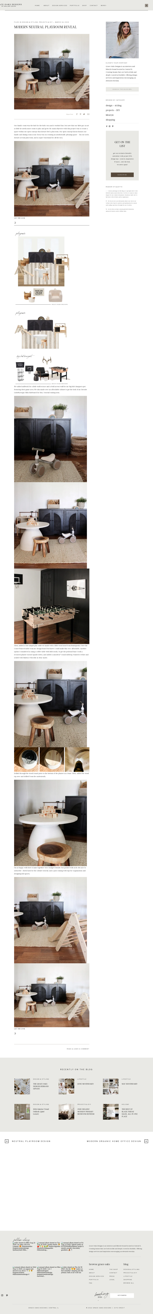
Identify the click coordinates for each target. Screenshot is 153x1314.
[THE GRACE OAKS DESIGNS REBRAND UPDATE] (22, 1086)
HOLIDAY (125, 1104)
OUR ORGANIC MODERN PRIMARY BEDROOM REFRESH (86, 1111)
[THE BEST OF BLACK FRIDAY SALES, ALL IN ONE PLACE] (111, 1112)
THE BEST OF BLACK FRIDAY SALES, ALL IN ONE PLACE (130, 1113)
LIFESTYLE (82, 1079)
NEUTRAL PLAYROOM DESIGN (31, 1141)
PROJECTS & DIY (46, 22)
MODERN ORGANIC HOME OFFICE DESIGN (114, 1141)
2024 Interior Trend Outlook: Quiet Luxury (41, 1111)
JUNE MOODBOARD (86, 1084)
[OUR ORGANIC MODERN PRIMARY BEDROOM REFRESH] (66, 1112)
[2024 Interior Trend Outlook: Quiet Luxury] (22, 1112)
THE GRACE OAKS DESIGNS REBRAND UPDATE (41, 1086)
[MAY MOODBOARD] (111, 1086)
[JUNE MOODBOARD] (66, 1086)
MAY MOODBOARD (129, 1084)
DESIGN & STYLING (30, 22)
